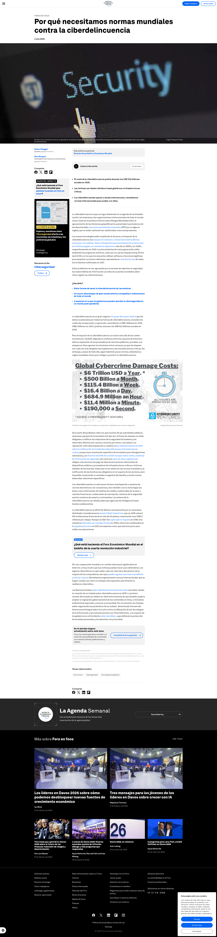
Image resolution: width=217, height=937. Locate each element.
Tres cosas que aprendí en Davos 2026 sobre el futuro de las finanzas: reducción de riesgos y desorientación (50, 845)
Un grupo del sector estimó (123, 316)
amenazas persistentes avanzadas (105, 227)
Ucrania (87, 526)
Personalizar (196, 931)
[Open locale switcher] (3, 930)
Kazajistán (77, 526)
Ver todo (178, 739)
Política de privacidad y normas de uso (108, 923)
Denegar (197, 919)
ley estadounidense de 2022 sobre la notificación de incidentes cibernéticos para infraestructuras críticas (107, 449)
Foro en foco (42, 16)
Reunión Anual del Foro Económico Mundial (93, 153)
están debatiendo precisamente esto (109, 590)
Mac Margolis (40, 156)
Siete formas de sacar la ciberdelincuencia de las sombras (102, 288)
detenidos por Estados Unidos (96, 523)
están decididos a (108, 616)
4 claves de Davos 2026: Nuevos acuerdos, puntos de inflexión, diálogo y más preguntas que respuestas (87, 845)
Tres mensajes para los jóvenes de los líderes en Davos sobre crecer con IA (142, 795)
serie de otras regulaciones (125, 459)
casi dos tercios (127, 259)
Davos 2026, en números (121, 842)
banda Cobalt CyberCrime (111, 513)
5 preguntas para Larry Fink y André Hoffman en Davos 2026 (165, 843)
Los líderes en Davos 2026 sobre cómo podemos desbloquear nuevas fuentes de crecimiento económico (69, 797)
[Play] (76, 166)
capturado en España (120, 519)
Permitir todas (197, 925)
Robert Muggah (41, 149)
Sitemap (108, 927)
